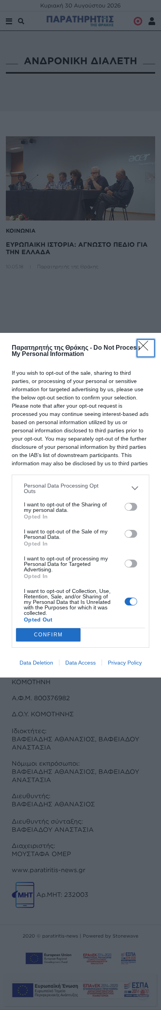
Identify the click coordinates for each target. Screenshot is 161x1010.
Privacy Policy (125, 662)
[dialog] (80, 505)
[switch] (131, 507)
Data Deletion (36, 662)
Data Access (80, 662)
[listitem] (80, 488)
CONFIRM (48, 635)
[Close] (145, 348)
